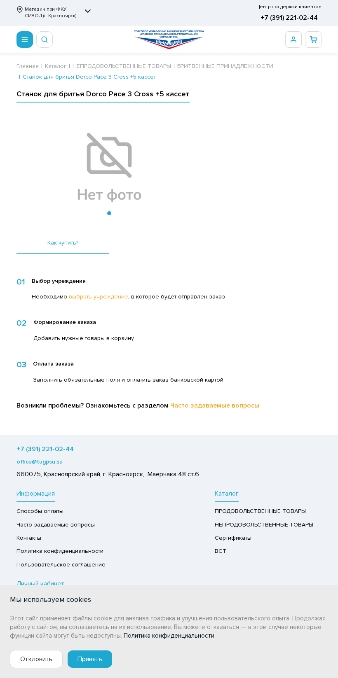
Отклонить (36, 659)
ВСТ (220, 551)
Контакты (28, 537)
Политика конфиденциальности (59, 551)
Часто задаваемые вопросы (214, 405)
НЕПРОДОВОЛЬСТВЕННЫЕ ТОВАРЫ (264, 524)
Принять (89, 659)
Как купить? (62, 242)
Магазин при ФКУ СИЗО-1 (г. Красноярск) (50, 12)
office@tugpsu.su (39, 461)
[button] (109, 213)
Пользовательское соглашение (61, 564)
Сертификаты (233, 537)
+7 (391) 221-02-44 (289, 18)
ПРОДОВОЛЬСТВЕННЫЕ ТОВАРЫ (260, 511)
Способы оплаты (39, 511)
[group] (109, 168)
